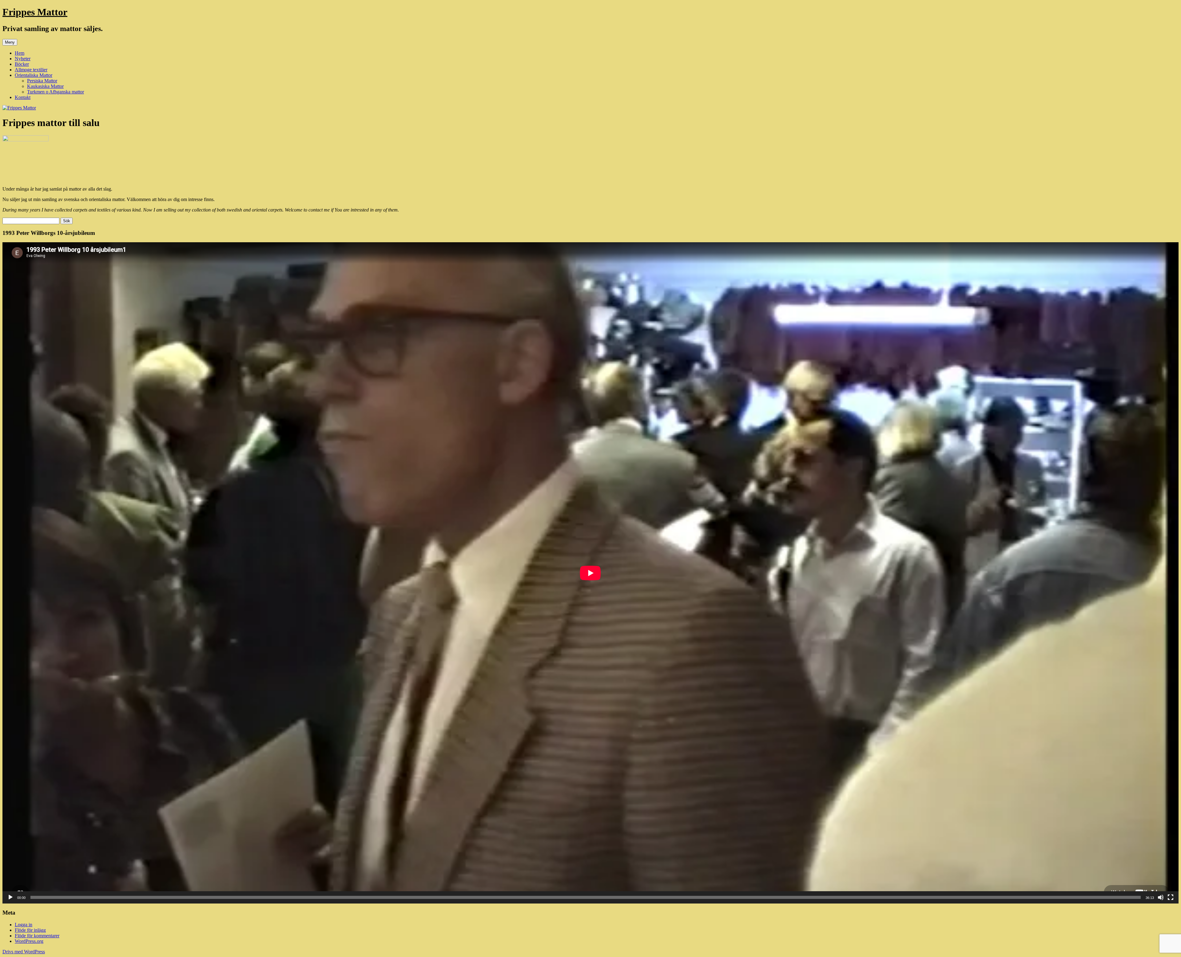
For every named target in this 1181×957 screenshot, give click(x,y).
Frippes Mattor (34, 12)
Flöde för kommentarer (37, 935)
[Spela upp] (10, 897)
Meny (10, 42)
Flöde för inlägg (30, 930)
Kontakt (22, 97)
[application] (590, 573)
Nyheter (22, 58)
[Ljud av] (1161, 897)
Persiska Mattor (42, 80)
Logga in (23, 924)
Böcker (22, 64)
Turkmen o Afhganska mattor (55, 91)
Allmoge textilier (31, 69)
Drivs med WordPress (23, 951)
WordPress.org (29, 941)
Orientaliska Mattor (33, 75)
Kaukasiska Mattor (45, 86)
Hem (19, 53)
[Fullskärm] (1170, 897)
